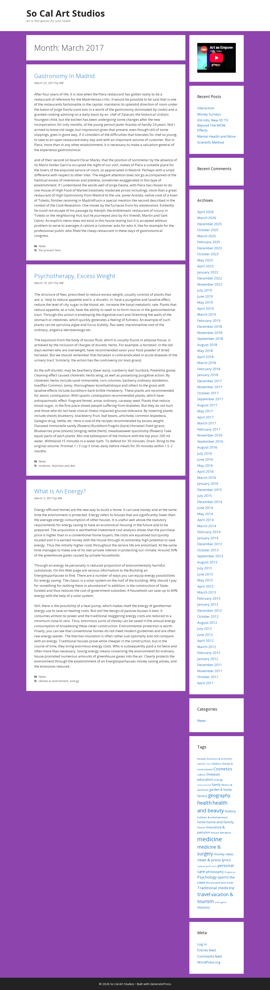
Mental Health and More (216, 136)
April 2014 (205, 519)
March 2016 (206, 477)
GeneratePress (160, 984)
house (201, 827)
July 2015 (204, 495)
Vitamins (203, 907)
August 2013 (207, 562)
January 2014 (207, 538)
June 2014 (205, 507)
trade (230, 882)
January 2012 (207, 659)
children (216, 763)
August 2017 (207, 405)
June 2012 (205, 634)
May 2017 (205, 411)
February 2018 (208, 369)
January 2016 (207, 483)
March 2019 (206, 314)
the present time (50, 250)
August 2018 (207, 344)
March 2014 (206, 526)
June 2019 (205, 296)
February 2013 (208, 598)
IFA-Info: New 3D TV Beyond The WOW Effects (212, 125)
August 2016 (207, 447)
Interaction (205, 108)
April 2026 (205, 212)
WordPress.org (208, 962)
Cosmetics (222, 769)
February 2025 (208, 242)
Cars (208, 763)
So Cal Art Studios (65, 13)
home (201, 822)
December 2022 (209, 278)
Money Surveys (209, 114)
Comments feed (209, 956)
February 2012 (208, 652)
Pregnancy (230, 872)
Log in (202, 944)
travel (203, 894)
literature (225, 832)
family (216, 784)
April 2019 (205, 308)
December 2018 (209, 326)
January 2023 (207, 272)
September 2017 (210, 399)
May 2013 (205, 580)
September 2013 (210, 556)
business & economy (219, 758)
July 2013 (204, 568)
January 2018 (207, 375)
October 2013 (208, 550)
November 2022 (209, 284)
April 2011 (205, 683)
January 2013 (207, 604)
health (204, 802)
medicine (44, 466)
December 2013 (209, 544)
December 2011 (209, 664)
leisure (215, 832)
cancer (201, 763)
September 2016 (210, 441)
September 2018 (210, 338)
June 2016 (205, 459)
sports (223, 877)
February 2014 (208, 532)
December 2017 (209, 381)
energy (74, 681)
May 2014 (205, 514)
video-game (221, 902)
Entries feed (206, 950)
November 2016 (209, 435)
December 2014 (209, 501)
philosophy (215, 871)
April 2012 (205, 640)
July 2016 (204, 453)
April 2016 (205, 471)
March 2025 (206, 236)
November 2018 (209, 332)
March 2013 (206, 592)
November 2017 (209, 387)
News (42, 246)
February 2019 (208, 320)
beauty (201, 758)
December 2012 (209, 610)
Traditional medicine (215, 887)
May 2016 (205, 465)
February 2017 (208, 429)
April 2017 (205, 417)
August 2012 (207, 622)
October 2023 (208, 254)
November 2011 (209, 671)
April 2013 (205, 586)
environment (204, 785)
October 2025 (208, 230)
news (229, 854)
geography (219, 795)
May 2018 (205, 350)
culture (201, 774)
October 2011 (208, 677)
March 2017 (206, 423)
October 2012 (208, 616)
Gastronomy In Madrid (64, 76)
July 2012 (204, 628)
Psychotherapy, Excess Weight (74, 276)
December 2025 (209, 224)
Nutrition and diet (63, 466)
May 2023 (205, 260)
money (219, 854)
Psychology (207, 877)
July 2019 (204, 290)
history (230, 811)
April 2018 (205, 356)
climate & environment (53, 681)
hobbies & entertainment (212, 817)
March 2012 (206, 646)
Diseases (213, 774)
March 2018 (206, 362)
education (205, 779)
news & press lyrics (214, 859)
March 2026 (206, 217)
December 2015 (209, 489)
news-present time (207, 866)
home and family (220, 822)
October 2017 (208, 393)
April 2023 (205, 266)
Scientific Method (210, 142)
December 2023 (209, 248)
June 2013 (205, 574)
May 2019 (205, 302)
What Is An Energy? (60, 491)
